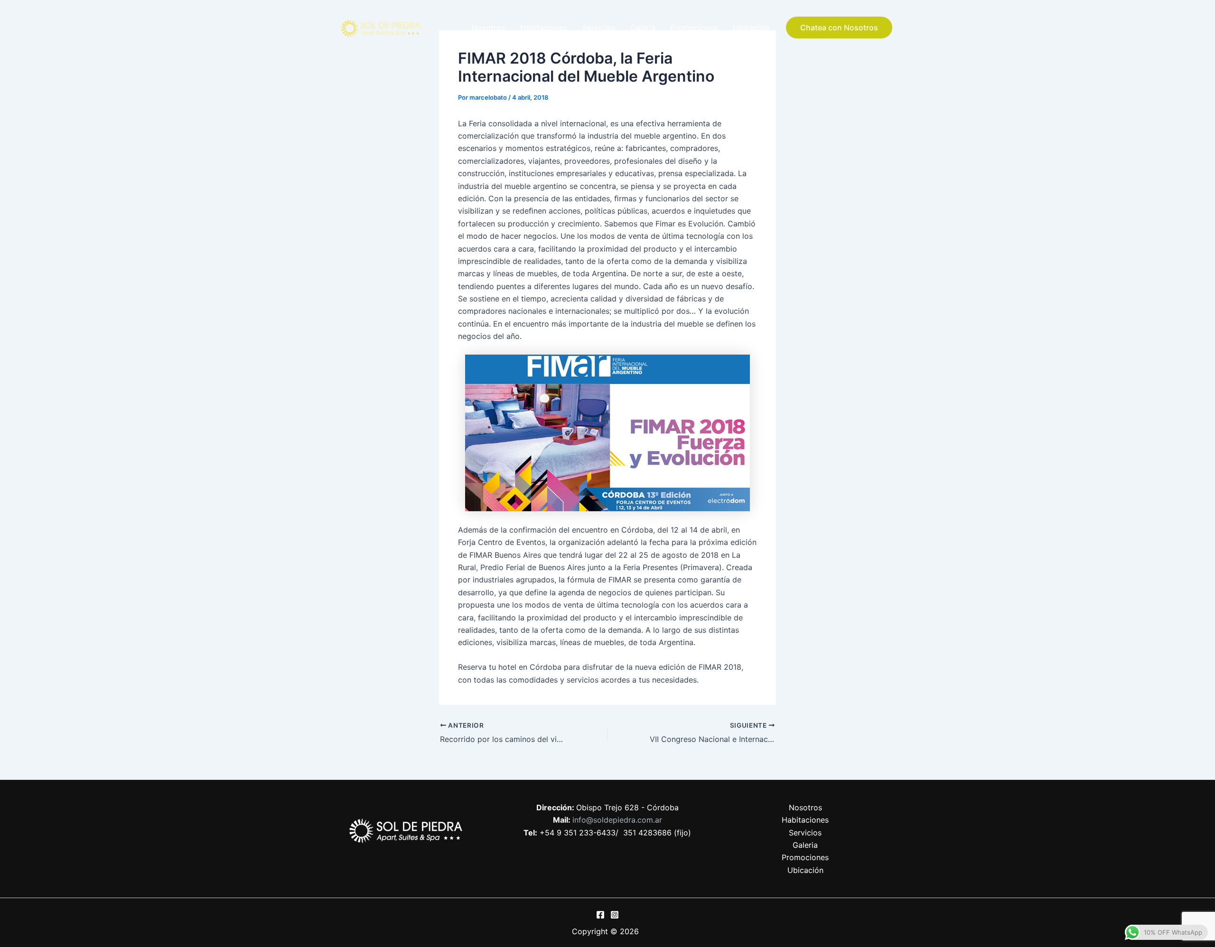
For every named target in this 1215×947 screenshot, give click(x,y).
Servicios (598, 27)
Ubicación (751, 27)
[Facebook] (600, 914)
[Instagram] (614, 914)
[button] (839, 27)
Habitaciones (543, 27)
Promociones (694, 27)
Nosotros (488, 27)
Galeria (642, 27)
